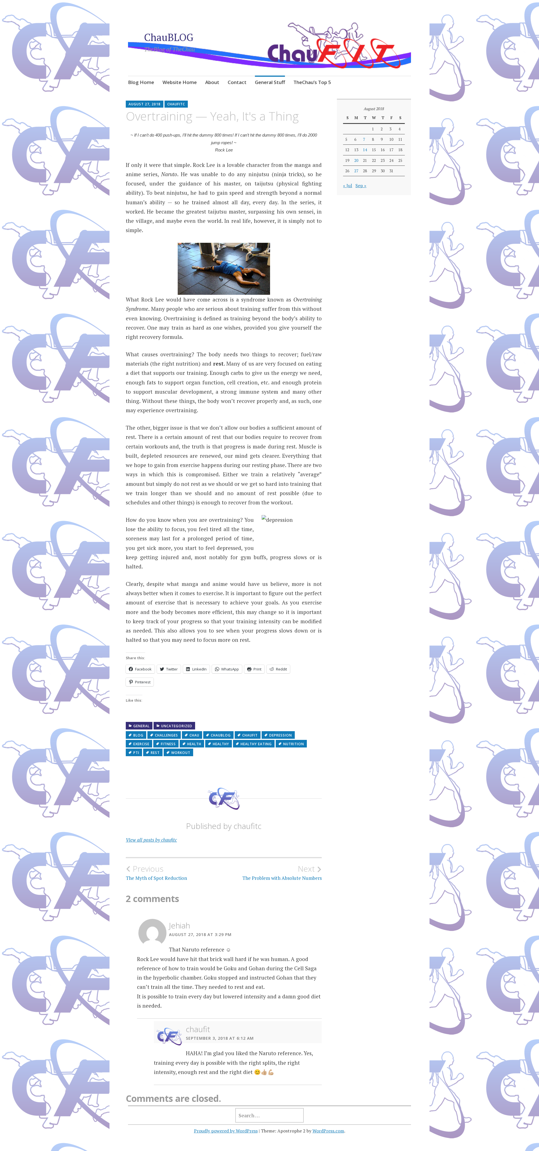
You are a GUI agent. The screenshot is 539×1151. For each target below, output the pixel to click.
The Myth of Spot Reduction (156, 872)
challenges (166, 735)
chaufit (250, 735)
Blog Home (141, 82)
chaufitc (176, 104)
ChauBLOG (168, 37)
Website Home (180, 82)
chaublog (221, 735)
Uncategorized (176, 726)
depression (280, 735)
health (194, 744)
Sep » (360, 185)
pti (136, 752)
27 (356, 170)
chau (194, 735)
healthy (221, 744)
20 (356, 160)
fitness (168, 744)
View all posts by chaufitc (151, 840)
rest (155, 752)
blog (138, 735)
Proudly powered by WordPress (226, 1131)
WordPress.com (328, 1131)
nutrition (293, 744)
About (212, 82)
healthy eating (256, 744)
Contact (237, 82)
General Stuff (270, 82)
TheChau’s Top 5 (312, 82)
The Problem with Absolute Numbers (282, 872)
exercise (141, 744)
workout (180, 752)
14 (365, 149)
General (141, 726)
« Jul (347, 185)
